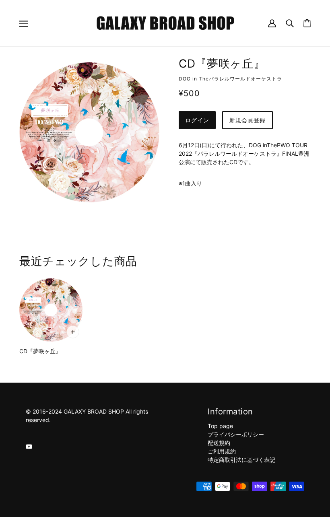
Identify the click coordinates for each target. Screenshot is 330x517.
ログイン (197, 120)
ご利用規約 (222, 451)
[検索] (290, 22)
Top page (220, 425)
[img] (29, 446)
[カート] (307, 23)
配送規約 (219, 442)
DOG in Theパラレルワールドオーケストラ (230, 79)
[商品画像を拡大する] (89, 132)
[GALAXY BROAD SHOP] (165, 22)
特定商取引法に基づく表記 (241, 459)
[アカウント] (272, 22)
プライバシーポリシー (236, 434)
